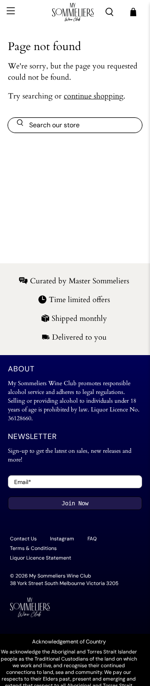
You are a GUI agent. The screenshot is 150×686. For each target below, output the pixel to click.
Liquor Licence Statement (40, 558)
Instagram (62, 538)
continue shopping (93, 96)
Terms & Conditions (33, 548)
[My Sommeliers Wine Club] (73, 12)
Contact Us (23, 538)
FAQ (92, 538)
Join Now (75, 503)
